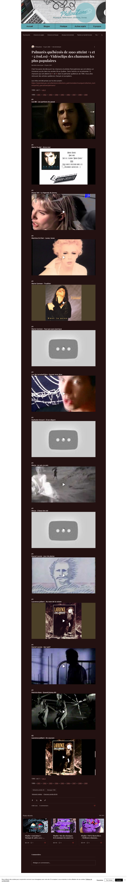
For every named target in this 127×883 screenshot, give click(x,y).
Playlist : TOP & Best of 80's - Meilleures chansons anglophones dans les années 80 (91, 837)
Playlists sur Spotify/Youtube (84, 35)
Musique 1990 (51, 790)
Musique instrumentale (68, 35)
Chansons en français (52, 35)
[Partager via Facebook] (32, 800)
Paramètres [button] (100, 880)
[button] (102, 35)
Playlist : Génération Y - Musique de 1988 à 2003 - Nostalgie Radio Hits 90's (34, 837)
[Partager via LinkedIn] (41, 800)
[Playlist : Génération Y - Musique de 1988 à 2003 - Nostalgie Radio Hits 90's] (35, 826)
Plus (96, 35)
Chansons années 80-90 (50, 794)
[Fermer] (125, 880)
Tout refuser (109, 880)
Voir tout (101, 815)
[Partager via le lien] (45, 800)
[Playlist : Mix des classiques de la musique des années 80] (63, 826)
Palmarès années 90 (38, 790)
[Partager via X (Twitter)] (36, 800)
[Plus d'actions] (94, 47)
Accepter (119, 880)
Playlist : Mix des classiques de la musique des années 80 (63, 837)
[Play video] (63, 121)
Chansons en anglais (39, 35)
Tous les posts (26, 35)
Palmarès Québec (37, 794)
